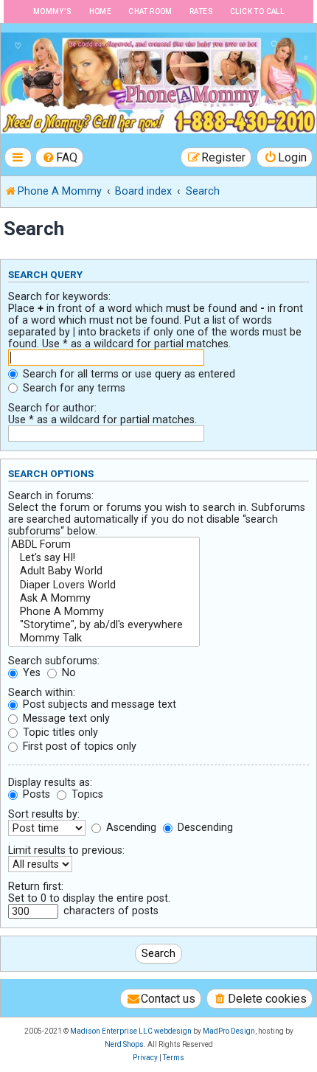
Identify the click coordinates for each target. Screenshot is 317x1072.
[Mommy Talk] (104, 638)
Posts (35, 794)
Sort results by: (44, 814)
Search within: (41, 692)
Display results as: (50, 782)
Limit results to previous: (66, 850)
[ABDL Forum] (104, 544)
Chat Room (150, 11)
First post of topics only (78, 746)
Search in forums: (51, 495)
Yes (30, 672)
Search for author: (52, 408)
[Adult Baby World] (104, 571)
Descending (204, 827)
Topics (86, 794)
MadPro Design (229, 1031)
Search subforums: (54, 660)
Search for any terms (72, 388)
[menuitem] (59, 157)
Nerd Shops (124, 1044)
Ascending (129, 827)
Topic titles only (59, 732)
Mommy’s (52, 11)
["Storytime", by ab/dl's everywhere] (104, 625)
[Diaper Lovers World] (104, 585)
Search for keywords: (59, 296)
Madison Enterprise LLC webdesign (131, 1031)
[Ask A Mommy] (104, 598)
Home (100, 11)
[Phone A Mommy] (104, 612)
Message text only (65, 718)
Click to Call (257, 11)
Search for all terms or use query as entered (127, 374)
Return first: (35, 886)
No (67, 672)
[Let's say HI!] (104, 558)
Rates (201, 11)
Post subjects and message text (98, 704)
